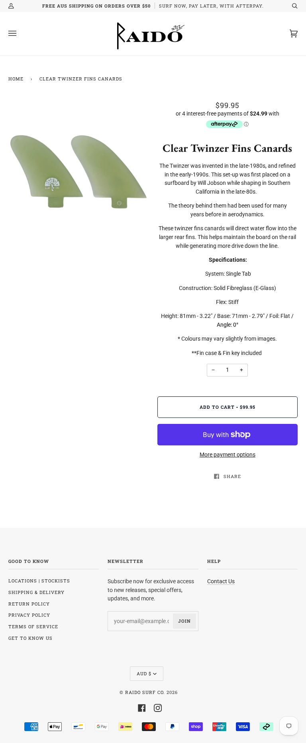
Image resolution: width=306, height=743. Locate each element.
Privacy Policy (29, 615)
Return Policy (29, 604)
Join (184, 621)
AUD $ (144, 673)
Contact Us (221, 581)
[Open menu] (20, 33)
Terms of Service (33, 626)
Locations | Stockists (39, 581)
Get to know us (30, 638)
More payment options (227, 454)
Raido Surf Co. (145, 692)
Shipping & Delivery (36, 592)
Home (16, 79)
